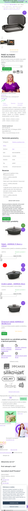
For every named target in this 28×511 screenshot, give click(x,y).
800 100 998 (14, 449)
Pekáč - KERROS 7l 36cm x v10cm (11, 245)
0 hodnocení (14, 51)
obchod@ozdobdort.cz (6, 452)
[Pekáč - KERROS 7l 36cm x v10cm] (14, 232)
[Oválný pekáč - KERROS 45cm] (14, 272)
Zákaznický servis (7, 462)
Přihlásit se (23, 398)
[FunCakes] (21, 385)
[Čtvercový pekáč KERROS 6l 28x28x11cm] (14, 310)
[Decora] (10, 385)
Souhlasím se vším (14, 503)
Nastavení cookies (14, 506)
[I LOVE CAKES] (18, 366)
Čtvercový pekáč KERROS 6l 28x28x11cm (12, 323)
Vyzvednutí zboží (7, 471)
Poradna (17, 471)
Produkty (9, 6)
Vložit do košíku (7, 69)
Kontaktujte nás (10, 440)
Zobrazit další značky (14, 391)
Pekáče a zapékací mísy (10, 8)
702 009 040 (5, 479)
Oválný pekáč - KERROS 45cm (13, 284)
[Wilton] (21, 379)
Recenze (13, 103)
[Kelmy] (8, 379)
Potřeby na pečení (18, 6)
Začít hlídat (4, 98)
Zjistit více (20, 413)
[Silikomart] (14, 372)
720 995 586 (5, 483)
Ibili (13, 149)
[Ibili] (6, 366)
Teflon (19, 8)
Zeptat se (3, 95)
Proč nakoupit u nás (8, 466)
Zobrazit (4, 333)
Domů (3, 6)
